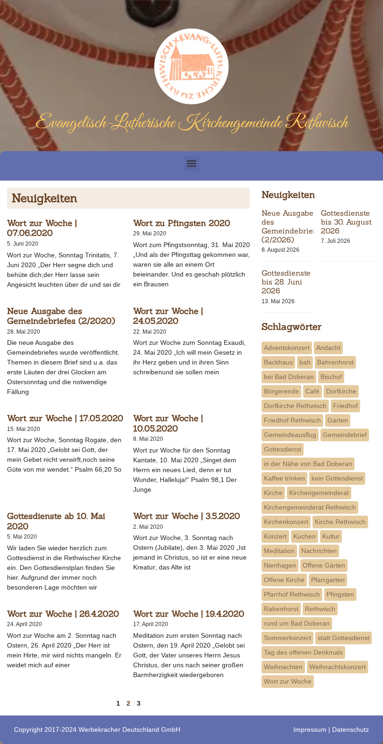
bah (305, 362)
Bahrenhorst (335, 362)
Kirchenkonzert (286, 521)
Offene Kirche (284, 580)
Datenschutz (350, 729)
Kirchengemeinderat (319, 492)
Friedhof (345, 405)
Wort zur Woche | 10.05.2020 (168, 423)
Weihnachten (283, 667)
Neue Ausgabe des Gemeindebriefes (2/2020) (61, 316)
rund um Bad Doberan (297, 623)
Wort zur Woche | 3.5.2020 (186, 516)
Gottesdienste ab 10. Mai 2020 (56, 521)
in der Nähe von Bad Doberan (308, 463)
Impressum (309, 729)
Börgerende (281, 391)
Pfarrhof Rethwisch (292, 594)
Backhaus (278, 362)
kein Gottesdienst (337, 478)
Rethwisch (320, 609)
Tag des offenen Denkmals (303, 652)
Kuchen (304, 536)
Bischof (331, 376)
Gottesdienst (282, 449)
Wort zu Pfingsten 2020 (181, 223)
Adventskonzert (287, 347)
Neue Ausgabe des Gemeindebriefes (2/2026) (293, 226)
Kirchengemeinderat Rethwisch (310, 507)
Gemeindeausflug (290, 434)
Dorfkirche (341, 391)
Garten (337, 420)
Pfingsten (340, 594)
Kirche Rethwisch (340, 521)
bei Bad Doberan (289, 376)
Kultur (331, 536)
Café (312, 391)
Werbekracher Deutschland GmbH (129, 729)
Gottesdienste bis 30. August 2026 (346, 221)
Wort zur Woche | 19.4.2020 (188, 613)
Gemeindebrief (345, 434)
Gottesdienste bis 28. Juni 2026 (286, 281)
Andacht (328, 347)
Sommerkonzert (287, 638)
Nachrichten (319, 550)
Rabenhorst (281, 609)
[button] (191, 163)
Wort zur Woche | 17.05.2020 (65, 418)
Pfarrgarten (328, 580)
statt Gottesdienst (343, 638)
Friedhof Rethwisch (292, 420)
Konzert (275, 536)
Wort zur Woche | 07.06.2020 (42, 228)
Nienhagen (280, 565)
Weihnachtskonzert (337, 667)
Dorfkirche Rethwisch (295, 405)
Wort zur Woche (288, 681)
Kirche (273, 492)
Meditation (279, 550)
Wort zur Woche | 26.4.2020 (63, 613)
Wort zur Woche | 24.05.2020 (168, 316)
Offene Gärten (324, 565)
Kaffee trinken (284, 478)
